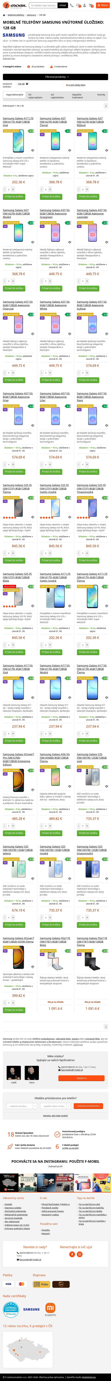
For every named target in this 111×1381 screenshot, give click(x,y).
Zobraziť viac (9, 58)
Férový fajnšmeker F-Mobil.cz (56, 1204)
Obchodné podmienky (15, 1211)
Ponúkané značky (50, 1207)
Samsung (31, 15)
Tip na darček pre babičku (91, 1207)
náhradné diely (63, 1038)
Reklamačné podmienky (16, 1214)
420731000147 (78, 1067)
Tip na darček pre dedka (90, 1211)
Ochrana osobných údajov (17, 1228)
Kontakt (8, 1204)
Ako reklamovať (12, 1221)
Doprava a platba (13, 1207)
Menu (104, 5)
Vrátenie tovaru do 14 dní (17, 1225)
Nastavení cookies (50, 1214)
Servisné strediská (13, 1218)
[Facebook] (72, 1254)
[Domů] (3, 15)
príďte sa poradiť (70, 1148)
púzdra (75, 1038)
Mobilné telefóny (16, 15)
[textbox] (22, 1106)
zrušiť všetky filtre (76, 85)
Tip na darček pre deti (89, 1204)
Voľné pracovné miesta (53, 1211)
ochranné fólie (92, 1038)
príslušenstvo (48, 1038)
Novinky (101, 94)
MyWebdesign (89, 1377)
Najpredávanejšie (14, 94)
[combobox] (22, 1106)
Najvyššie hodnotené (77, 96)
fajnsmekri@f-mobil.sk (72, 1070)
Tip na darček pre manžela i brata (92, 1222)
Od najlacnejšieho (35, 96)
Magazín (46, 1233)
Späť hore (78, 1044)
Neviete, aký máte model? (55, 1115)
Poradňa (46, 1230)
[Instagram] (80, 1254)
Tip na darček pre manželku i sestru (93, 1216)
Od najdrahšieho (57, 96)
